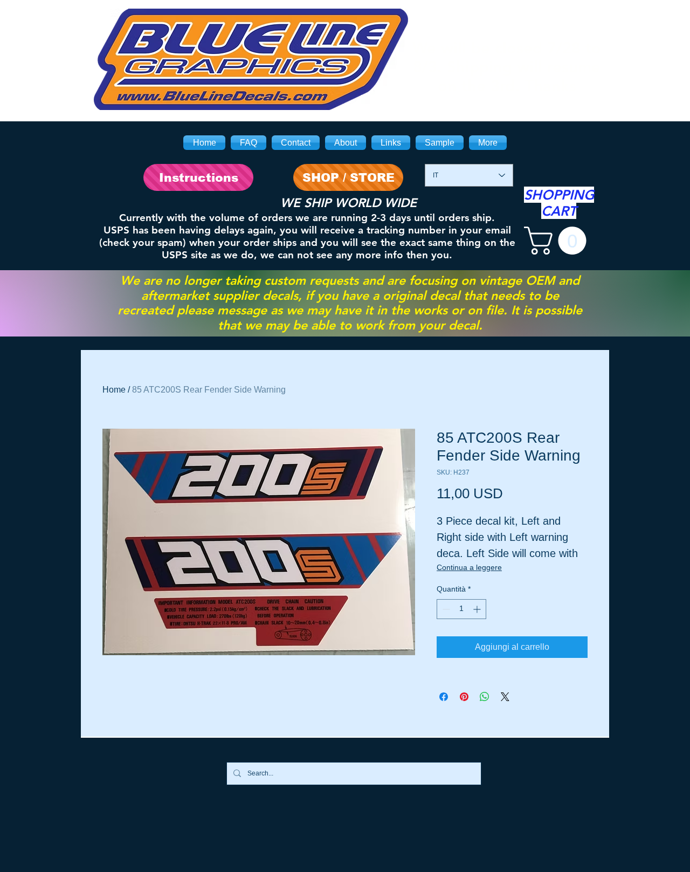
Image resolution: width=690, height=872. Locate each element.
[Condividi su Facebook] (443, 696)
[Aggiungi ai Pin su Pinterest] (464, 696)
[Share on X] (505, 696)
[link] (558, 240)
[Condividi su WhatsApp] (484, 696)
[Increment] (478, 609)
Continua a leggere (469, 567)
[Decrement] (445, 609)
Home (114, 389)
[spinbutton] (461, 609)
